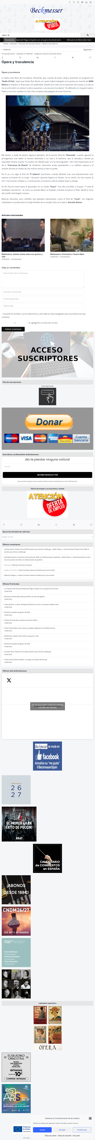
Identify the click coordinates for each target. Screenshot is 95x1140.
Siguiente (87, 49)
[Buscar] (88, 35)
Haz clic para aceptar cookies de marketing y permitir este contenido (47, 706)
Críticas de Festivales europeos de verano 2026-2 (21, 620)
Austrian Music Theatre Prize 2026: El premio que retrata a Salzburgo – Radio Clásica (33, 549)
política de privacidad (51, 481)
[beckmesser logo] (46, 5)
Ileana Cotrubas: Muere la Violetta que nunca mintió (37, 570)
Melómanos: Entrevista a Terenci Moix (67, 254)
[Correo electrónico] (91, 525)
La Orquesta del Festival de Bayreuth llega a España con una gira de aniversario (31, 589)
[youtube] (82, 2)
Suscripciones (47, 386)
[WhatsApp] (56, 525)
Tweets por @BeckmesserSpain (47, 706)
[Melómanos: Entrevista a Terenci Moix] (71, 220)
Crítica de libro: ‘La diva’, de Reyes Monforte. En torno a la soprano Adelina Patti (31, 604)
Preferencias (82, 1130)
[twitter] (74, 2)
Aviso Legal (76, 1135)
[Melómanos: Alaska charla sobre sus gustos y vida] (23, 220)
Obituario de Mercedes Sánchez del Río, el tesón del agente (63, 40)
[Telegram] (74, 525)
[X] (21, 525)
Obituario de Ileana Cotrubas (22, 565)
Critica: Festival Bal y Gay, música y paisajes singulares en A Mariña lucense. (29, 628)
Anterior (7, 49)
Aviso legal (26, 1138)
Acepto (42, 1130)
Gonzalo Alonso (9, 54)
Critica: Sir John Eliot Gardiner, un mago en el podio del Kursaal (25, 659)
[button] (90, 1118)
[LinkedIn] (39, 525)
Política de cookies (51, 1135)
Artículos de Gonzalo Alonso (51, 54)
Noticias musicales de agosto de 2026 (17, 612)
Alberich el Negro (10, 575)
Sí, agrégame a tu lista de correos (43, 323)
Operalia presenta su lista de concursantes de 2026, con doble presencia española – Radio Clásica (37, 557)
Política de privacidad (64, 1135)
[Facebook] (4, 525)
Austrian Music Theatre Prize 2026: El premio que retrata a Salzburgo (27, 652)
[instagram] (78, 2)
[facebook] (70, 2)
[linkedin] (86, 2)
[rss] (91, 2)
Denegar (62, 1130)
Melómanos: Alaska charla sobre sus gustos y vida (21, 636)
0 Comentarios (16, 259)
